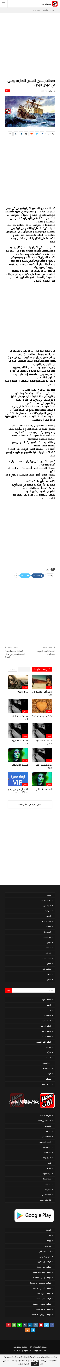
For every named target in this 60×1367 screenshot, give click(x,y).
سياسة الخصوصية (20, 1347)
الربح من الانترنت (45, 1115)
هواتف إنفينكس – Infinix (42, 1272)
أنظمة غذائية (46, 999)
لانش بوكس (46, 969)
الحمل (49, 1010)
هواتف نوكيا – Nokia (43, 1298)
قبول (35, 1364)
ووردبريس (47, 1245)
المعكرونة (47, 931)
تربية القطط (47, 1068)
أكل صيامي (47, 910)
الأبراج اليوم (47, 1157)
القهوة (48, 1047)
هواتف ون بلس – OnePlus (41, 1314)
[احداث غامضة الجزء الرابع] (42, 755)
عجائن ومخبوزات (45, 958)
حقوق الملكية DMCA (38, 1347)
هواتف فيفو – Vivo (44, 1293)
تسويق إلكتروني (45, 1256)
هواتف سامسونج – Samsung (40, 1283)
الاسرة (49, 1005)
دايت (49, 1073)
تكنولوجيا (48, 1126)
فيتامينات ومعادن (45, 1200)
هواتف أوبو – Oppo (44, 1267)
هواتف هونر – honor (43, 1309)
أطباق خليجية (46, 921)
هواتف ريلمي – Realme (42, 1277)
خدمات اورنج (46, 1136)
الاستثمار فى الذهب (44, 1120)
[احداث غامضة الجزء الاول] (18, 706)
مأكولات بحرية (46, 900)
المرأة (49, 1052)
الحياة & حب (47, 1015)
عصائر (49, 963)
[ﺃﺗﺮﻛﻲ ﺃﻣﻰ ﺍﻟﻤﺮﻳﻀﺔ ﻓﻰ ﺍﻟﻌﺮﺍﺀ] (42, 682)
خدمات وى (47, 1147)
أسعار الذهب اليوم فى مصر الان (45, 652)
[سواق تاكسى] (18, 682)
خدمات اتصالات (46, 1152)
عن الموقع (26, 1351)
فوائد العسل (46, 1194)
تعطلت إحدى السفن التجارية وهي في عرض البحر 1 (15, 654)
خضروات (48, 1189)
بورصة (49, 1168)
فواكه (49, 974)
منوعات (48, 1079)
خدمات (48, 1131)
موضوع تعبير (46, 1084)
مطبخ (49, 894)
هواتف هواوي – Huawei (42, 1304)
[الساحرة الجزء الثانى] (42, 779)
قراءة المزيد (23, 1364)
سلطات (48, 947)
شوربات (48, 953)
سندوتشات (47, 937)
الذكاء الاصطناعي (45, 1251)
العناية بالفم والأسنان (43, 1042)
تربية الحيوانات (46, 1063)
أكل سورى (47, 905)
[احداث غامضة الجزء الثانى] (42, 730)
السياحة (48, 1057)
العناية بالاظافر (46, 1026)
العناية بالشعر (46, 1036)
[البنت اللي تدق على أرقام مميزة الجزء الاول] (18, 779)
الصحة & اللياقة (46, 1020)
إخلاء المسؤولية (39, 1351)
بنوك (49, 1163)
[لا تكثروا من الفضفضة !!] (42, 706)
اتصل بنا (17, 1351)
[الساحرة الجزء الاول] (18, 755)
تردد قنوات (47, 1184)
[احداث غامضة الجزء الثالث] (18, 730)
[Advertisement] (30, 46)
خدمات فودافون (45, 1141)
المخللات (48, 926)
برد (48, 569)
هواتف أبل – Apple (44, 1261)
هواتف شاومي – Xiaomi (42, 1288)
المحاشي (48, 916)
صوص (49, 942)
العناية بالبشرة (46, 1031)
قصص (7, 90)
